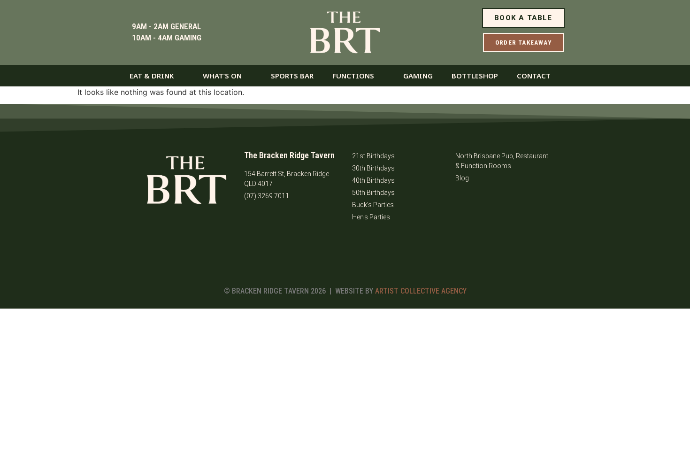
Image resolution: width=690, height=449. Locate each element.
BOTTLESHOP (475, 75)
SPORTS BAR (292, 75)
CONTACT (534, 75)
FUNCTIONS (353, 75)
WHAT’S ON (222, 75)
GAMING (418, 75)
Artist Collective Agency (421, 290)
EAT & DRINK (152, 75)
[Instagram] (281, 222)
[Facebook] (256, 222)
